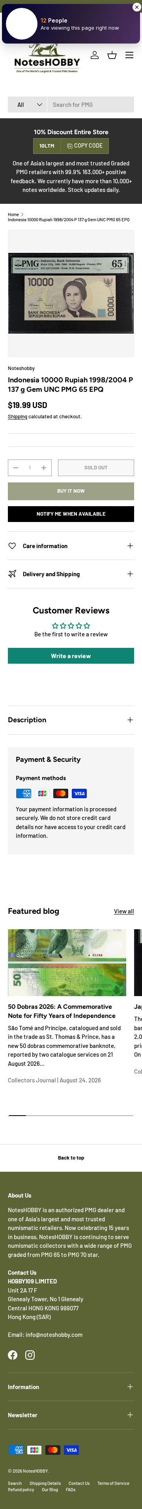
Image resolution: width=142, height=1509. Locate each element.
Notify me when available (71, 514)
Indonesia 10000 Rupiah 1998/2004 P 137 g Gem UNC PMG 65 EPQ (69, 219)
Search (15, 1483)
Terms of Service (113, 1483)
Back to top (71, 1157)
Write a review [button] (71, 655)
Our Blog (50, 1489)
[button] (112, 55)
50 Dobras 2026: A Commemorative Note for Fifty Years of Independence (62, 1011)
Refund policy (21, 1489)
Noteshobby (21, 368)
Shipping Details (45, 1483)
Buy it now (71, 491)
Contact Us (79, 1483)
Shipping (17, 416)
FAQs (70, 1489)
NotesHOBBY (35, 1470)
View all (124, 911)
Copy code (88, 145)
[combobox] (71, 104)
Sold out (96, 467)
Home (13, 214)
